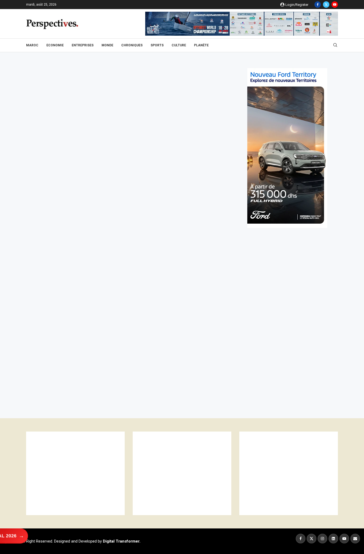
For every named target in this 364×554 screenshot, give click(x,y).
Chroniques (132, 45)
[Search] (335, 45)
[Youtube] (334, 4)
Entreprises (83, 45)
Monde (107, 45)
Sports (157, 45)
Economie (55, 45)
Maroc (32, 45)
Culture (179, 45)
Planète (201, 45)
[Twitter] (326, 4)
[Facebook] (317, 4)
